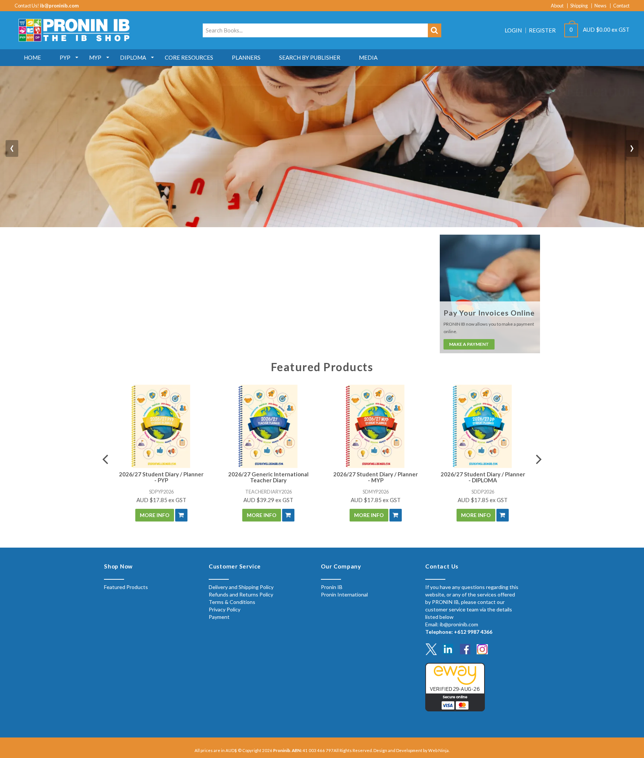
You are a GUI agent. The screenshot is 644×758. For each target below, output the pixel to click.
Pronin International (344, 594)
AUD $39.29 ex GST (268, 500)
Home (32, 57)
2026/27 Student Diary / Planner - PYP (161, 477)
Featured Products (126, 587)
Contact (621, 5)
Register (542, 30)
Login (513, 30)
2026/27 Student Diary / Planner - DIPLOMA (483, 477)
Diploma (133, 57)
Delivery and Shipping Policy (241, 587)
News (600, 5)
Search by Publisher (309, 57)
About (557, 5)
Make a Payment (469, 344)
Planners (246, 57)
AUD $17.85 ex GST (161, 500)
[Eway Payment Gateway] (455, 686)
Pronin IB (331, 587)
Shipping (579, 5)
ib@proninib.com (59, 6)
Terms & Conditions (232, 602)
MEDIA (368, 57)
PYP (65, 57)
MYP (95, 57)
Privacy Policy (224, 609)
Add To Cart (181, 515)
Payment (219, 617)
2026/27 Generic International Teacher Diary (268, 477)
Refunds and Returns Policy (241, 594)
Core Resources (189, 57)
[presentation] (12, 148)
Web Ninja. (438, 750)
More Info (155, 515)
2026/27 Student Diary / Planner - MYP (375, 477)
